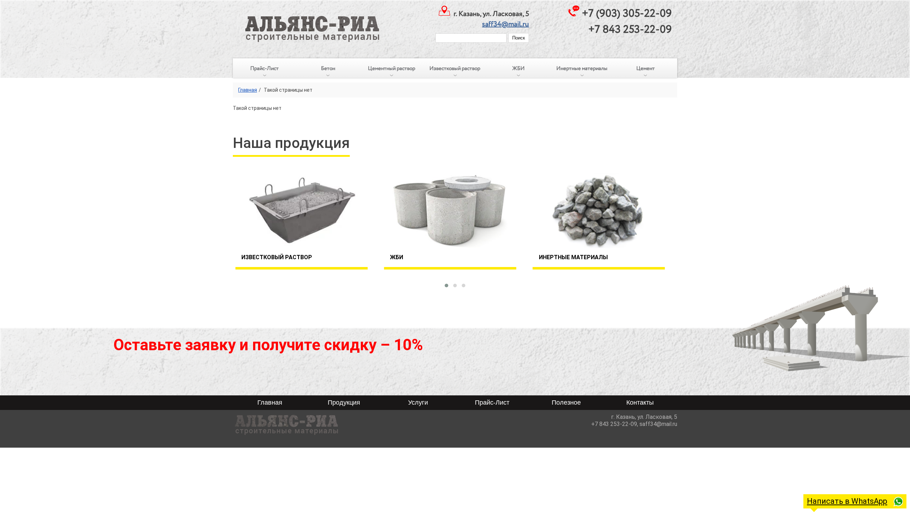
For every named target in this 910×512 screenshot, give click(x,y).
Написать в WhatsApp (847, 501)
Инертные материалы (581, 69)
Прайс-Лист (264, 69)
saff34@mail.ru (505, 24)
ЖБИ (518, 69)
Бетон (328, 69)
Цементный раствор (391, 69)
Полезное (566, 402)
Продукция (344, 402)
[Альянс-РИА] (307, 21)
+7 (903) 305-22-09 (627, 14)
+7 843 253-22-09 (630, 30)
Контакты (640, 402)
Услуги (418, 402)
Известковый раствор (454, 69)
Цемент (645, 69)
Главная (247, 90)
